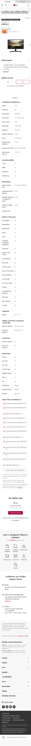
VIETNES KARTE (5, 713)
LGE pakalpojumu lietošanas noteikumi (11, 715)
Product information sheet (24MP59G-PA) (16, 448)
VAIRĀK (26, 636)
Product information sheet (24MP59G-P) (16, 441)
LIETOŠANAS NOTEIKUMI (18, 720)
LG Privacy (20, 487)
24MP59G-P (13, 540)
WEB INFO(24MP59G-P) (12, 465)
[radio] (8, 82)
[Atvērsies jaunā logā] (3, 706)
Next (30, 44)
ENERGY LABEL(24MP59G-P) (13, 413)
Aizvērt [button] (14, 98)
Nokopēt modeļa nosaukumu (8, 22)
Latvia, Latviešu (8, 702)
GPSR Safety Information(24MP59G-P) (15, 459)
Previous (1, 44)
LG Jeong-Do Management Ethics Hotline (16, 737)
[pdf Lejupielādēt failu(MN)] (4, 31)
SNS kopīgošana (29, 18)
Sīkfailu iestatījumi (6, 720)
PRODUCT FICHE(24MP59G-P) (13, 437)
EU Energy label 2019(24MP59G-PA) (15, 422)
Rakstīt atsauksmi (6, 29)
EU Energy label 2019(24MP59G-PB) (15, 427)
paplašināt (29, 60)
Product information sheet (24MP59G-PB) (16, 454)
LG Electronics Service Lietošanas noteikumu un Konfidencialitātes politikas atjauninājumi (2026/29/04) (15, 11)
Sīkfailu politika (15, 718)
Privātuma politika (6, 718)
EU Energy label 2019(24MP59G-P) (15, 418)
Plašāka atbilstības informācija (14, 470)
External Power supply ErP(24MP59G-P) (16, 431)
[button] (15, 44)
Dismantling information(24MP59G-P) (15, 403)
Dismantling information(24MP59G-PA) (15, 407)
